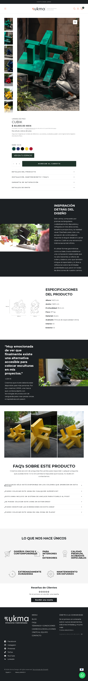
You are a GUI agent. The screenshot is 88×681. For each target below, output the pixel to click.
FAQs (34, 622)
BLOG (34, 619)
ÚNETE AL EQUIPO (40, 632)
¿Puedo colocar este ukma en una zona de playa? (29, 512)
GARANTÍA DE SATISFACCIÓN (25, 182)
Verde (14, 149)
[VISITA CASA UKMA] (44, 2)
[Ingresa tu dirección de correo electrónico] (81, 634)
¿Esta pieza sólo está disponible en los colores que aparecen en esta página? (41, 485)
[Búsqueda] (74, 8)
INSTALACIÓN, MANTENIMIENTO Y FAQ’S (30, 177)
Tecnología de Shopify (40, 669)
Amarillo (27, 149)
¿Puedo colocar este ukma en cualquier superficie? (31, 491)
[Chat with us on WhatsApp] (82, 675)
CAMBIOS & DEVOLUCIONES (44, 629)
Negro (22, 149)
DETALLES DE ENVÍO (21, 187)
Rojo (31, 149)
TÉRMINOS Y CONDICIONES (43, 626)
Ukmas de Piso (19, 119)
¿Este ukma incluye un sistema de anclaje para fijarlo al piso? (37, 496)
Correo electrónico (66, 630)
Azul (18, 149)
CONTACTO (36, 636)
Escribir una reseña (44, 600)
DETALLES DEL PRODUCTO (24, 172)
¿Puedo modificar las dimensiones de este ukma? (29, 507)
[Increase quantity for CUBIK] (19, 163)
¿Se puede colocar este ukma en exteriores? (27, 501)
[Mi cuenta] (78, 8)
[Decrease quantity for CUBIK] (13, 163)
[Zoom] (75, 22)
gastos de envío (30, 128)
